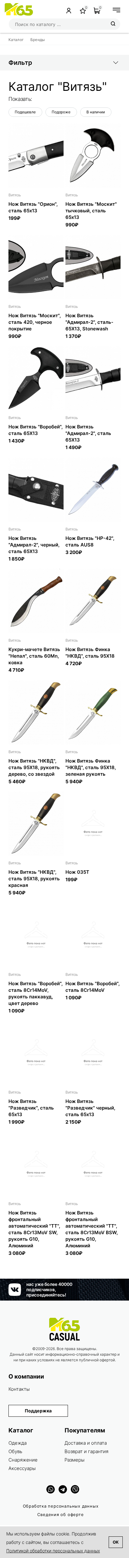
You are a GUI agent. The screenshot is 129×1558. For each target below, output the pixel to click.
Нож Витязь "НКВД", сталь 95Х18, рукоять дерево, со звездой (34, 767)
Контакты (19, 1389)
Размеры (74, 1460)
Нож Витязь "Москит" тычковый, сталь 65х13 (91, 210)
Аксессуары (22, 1468)
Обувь (15, 1451)
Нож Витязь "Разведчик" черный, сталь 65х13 (90, 1107)
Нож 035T (77, 872)
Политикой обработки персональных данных (53, 1550)
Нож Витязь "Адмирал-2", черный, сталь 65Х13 (33, 544)
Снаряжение (23, 1460)
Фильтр (20, 62)
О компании (26, 1376)
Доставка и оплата (85, 1443)
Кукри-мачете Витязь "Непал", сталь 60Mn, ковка (34, 655)
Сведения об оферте (60, 1514)
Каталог (20, 1430)
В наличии (95, 112)
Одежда (17, 1443)
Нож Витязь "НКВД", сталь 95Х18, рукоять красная (34, 878)
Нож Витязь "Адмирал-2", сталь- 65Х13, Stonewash (89, 322)
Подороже (61, 112)
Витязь (14, 195)
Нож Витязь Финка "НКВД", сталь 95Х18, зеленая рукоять (90, 767)
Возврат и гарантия (86, 1451)
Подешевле (25, 112)
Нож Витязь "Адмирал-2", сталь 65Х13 (88, 433)
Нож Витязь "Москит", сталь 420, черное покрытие (34, 322)
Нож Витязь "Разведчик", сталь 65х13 (31, 1107)
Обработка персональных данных (61, 1506)
